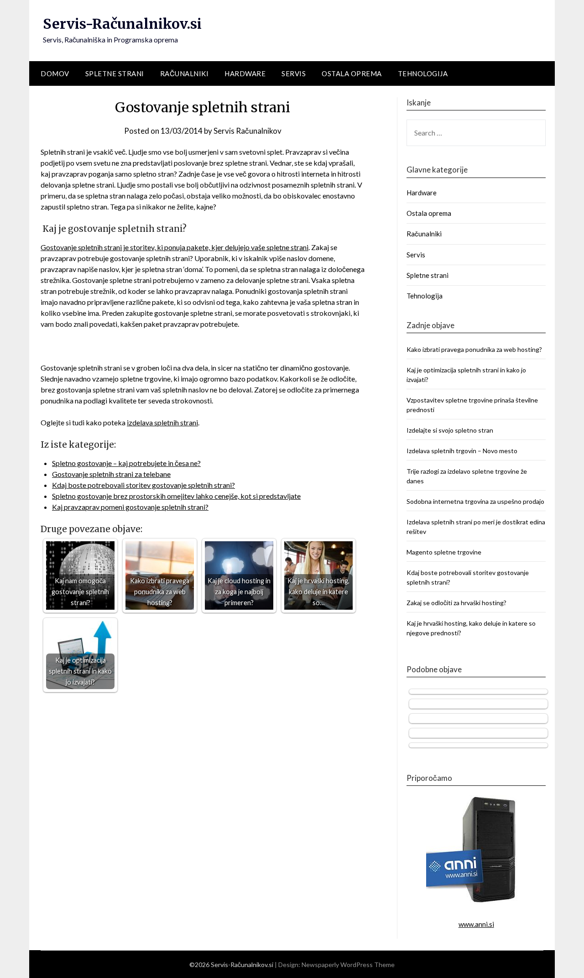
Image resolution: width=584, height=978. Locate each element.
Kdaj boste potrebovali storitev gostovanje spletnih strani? (143, 485)
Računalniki (184, 73)
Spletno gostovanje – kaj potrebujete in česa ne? (126, 463)
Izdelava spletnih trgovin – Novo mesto (462, 451)
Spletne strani (114, 73)
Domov (55, 73)
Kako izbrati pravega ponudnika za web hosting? (474, 349)
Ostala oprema (352, 73)
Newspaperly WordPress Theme (348, 964)
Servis (294, 73)
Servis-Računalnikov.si (122, 23)
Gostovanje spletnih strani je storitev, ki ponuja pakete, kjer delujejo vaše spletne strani (174, 247)
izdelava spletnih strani (162, 422)
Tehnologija (423, 73)
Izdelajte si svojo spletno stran (450, 430)
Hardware (245, 73)
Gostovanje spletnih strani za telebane (111, 474)
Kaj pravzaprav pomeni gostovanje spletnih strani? (130, 506)
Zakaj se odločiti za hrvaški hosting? (456, 603)
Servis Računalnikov (248, 131)
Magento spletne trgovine (444, 552)
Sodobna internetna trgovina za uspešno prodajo (475, 501)
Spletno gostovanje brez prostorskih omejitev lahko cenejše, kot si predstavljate (176, 496)
